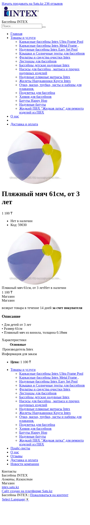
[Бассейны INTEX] (20, 18)
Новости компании (24, 464)
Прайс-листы (20, 448)
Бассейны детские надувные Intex (44, 65)
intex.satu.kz (10, 487)
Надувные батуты (32, 104)
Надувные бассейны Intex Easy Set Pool (48, 49)
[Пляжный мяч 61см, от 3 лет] (35, 284)
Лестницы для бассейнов (38, 61)
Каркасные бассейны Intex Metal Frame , (49, 45)
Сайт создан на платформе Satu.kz (27, 491)
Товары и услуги (23, 38)
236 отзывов (53, 3)
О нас (14, 116)
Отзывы (16, 456)
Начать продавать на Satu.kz (23, 3)
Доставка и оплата (24, 124)
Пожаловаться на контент (49, 495)
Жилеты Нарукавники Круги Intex (45, 81)
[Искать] (44, 27)
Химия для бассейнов (35, 96)
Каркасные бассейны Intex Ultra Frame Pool (51, 41)
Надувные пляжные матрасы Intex (44, 77)
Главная (16, 34)
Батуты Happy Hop (33, 100)
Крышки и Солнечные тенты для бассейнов (52, 53)
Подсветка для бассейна (37, 93)
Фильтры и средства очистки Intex (44, 57)
